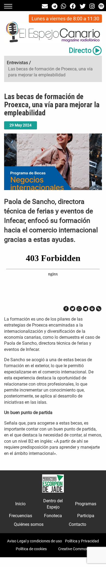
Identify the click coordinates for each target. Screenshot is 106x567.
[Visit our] (45, 6)
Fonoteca (53, 515)
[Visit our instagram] (92, 6)
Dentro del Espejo (53, 503)
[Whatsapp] (79, 308)
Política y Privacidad (82, 541)
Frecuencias (20, 515)
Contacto (77, 524)
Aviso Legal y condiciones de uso (34, 541)
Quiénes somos (28, 524)
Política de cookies (31, 549)
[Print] (92, 308)
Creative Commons (74, 549)
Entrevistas (17, 62)
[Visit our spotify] (101, 6)
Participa (85, 515)
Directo (80, 50)
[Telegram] (85, 308)
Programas (85, 503)
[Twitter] (72, 308)
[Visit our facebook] (73, 6)
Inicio (20, 503)
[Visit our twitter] (83, 6)
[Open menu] (8, 6)
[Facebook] (66, 308)
